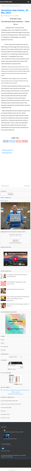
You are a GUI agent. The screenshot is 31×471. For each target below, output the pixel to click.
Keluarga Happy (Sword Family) (10, 438)
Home (3, 5)
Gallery (2, 339)
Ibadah (2, 343)
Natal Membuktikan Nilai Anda (16, 289)
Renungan (3, 350)
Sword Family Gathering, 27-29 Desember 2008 (13, 432)
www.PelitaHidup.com (17, 394)
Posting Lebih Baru (5, 185)
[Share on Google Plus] (18, 141)
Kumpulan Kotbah (5, 414)
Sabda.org (3, 411)
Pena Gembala (4, 200)
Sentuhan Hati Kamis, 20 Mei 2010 (14, 11)
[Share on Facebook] (6, 141)
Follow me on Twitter (5, 451)
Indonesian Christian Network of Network (11, 404)
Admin (3, 15)
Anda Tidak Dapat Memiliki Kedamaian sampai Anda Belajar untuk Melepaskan (18, 298)
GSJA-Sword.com (6, 2)
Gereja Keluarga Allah (6, 407)
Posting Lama (26, 185)
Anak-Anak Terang (5, 417)
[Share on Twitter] (12, 141)
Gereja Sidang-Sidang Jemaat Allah (9, 400)
